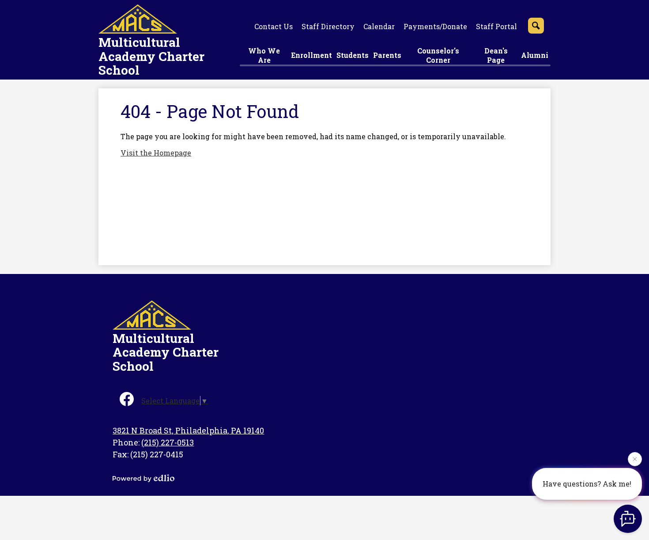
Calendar (379, 26)
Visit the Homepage (156, 152)
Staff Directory (328, 26)
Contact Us (273, 26)
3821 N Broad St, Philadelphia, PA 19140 (188, 430)
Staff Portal (496, 26)
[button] (264, 56)
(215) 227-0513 (167, 442)
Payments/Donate (435, 26)
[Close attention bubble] (635, 458)
